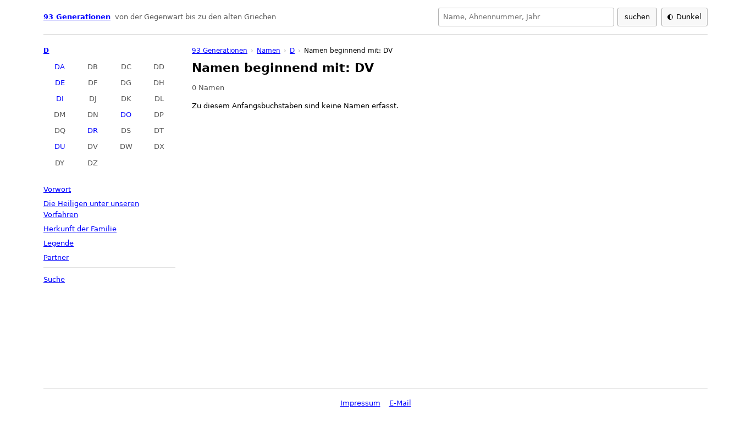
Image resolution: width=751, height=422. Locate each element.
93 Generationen (77, 17)
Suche (54, 279)
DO (125, 114)
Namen (268, 50)
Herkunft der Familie (80, 229)
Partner (56, 257)
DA (59, 67)
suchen (637, 17)
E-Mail (400, 403)
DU (59, 146)
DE (60, 83)
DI (60, 99)
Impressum (360, 403)
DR (92, 130)
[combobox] (526, 17)
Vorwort (57, 189)
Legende (58, 243)
